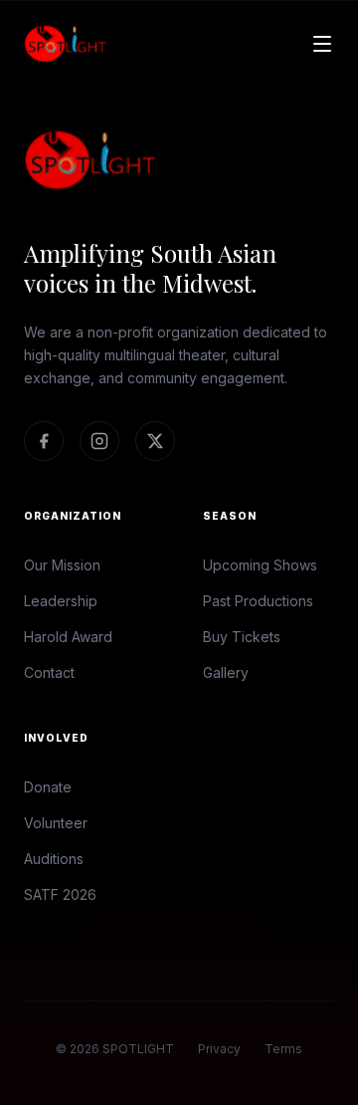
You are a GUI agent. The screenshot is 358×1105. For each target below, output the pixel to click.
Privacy (219, 1048)
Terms (283, 1048)
